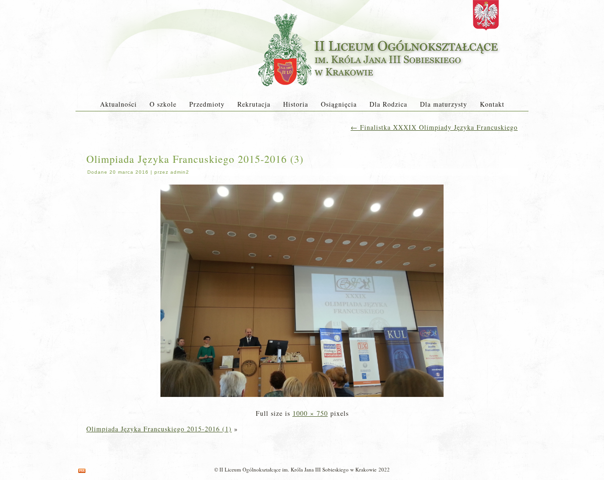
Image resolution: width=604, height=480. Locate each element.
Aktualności (118, 104)
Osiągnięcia (339, 104)
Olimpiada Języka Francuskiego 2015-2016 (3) (194, 159)
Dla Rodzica (388, 104)
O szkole (163, 104)
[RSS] (81, 471)
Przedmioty (207, 104)
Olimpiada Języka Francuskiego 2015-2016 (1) (159, 428)
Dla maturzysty (443, 104)
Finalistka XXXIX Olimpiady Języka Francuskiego (434, 127)
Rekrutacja (253, 104)
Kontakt (492, 104)
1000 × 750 (310, 413)
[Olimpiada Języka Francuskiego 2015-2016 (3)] (302, 397)
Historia (295, 104)
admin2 (179, 172)
